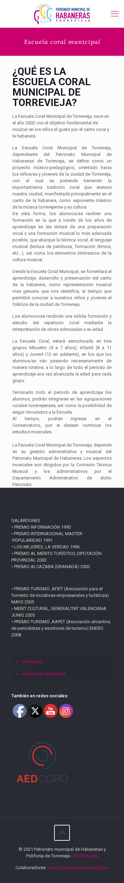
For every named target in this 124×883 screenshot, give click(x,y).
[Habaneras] (62, 13)
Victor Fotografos (64, 867)
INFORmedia (85, 855)
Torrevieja (32, 661)
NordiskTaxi (97, 867)
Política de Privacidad (44, 674)
